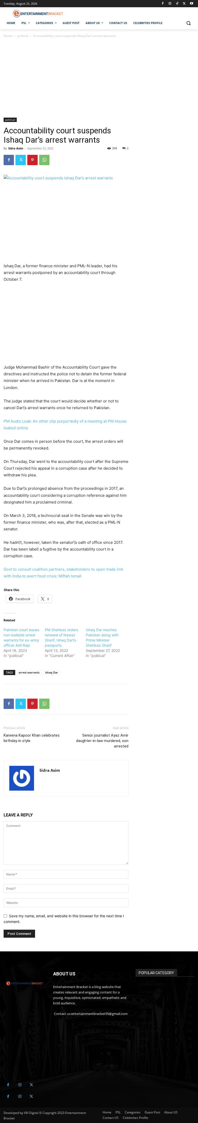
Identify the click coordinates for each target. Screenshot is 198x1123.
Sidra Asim (15, 148)
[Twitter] (184, 4)
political (22, 36)
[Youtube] (191, 4)
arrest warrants (29, 672)
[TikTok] (177, 4)
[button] (188, 23)
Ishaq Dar (51, 672)
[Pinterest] (32, 160)
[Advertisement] (66, 79)
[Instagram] (170, 4)
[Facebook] (163, 4)
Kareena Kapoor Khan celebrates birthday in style (32, 738)
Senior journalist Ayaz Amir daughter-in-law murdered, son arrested (102, 740)
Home (8, 36)
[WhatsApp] (44, 160)
